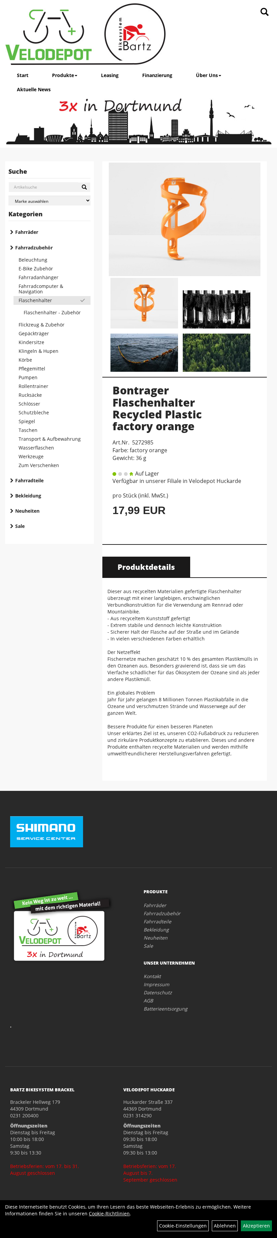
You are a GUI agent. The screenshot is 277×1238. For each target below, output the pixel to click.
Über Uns (207, 75)
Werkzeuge (31, 456)
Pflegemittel (32, 368)
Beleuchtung (33, 260)
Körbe (25, 360)
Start (22, 75)
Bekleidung (28, 495)
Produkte (63, 75)
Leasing (110, 75)
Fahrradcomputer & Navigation (41, 289)
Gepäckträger (34, 333)
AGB (148, 1000)
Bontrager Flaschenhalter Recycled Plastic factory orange (157, 408)
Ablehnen (225, 1225)
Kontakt (152, 976)
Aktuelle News (34, 89)
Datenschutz (158, 992)
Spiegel (27, 421)
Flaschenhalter (35, 300)
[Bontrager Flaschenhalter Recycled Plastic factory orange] (184, 219)
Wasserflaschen (36, 447)
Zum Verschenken (39, 465)
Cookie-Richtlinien (109, 1213)
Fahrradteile (29, 480)
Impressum (156, 984)
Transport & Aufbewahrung (50, 439)
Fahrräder (26, 232)
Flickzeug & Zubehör (42, 324)
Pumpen (28, 377)
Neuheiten (27, 511)
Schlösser (29, 403)
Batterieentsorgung (165, 1008)
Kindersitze (31, 342)
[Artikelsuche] (264, 12)
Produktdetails (146, 567)
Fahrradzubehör (34, 247)
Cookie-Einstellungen (183, 1225)
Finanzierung (157, 75)
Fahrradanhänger (38, 277)
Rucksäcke (30, 395)
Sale (20, 526)
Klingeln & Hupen (38, 351)
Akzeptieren (256, 1225)
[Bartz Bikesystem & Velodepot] (85, 34)
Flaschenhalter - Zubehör (52, 312)
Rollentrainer (33, 386)
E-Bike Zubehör (36, 268)
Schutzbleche (34, 412)
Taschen (28, 430)
